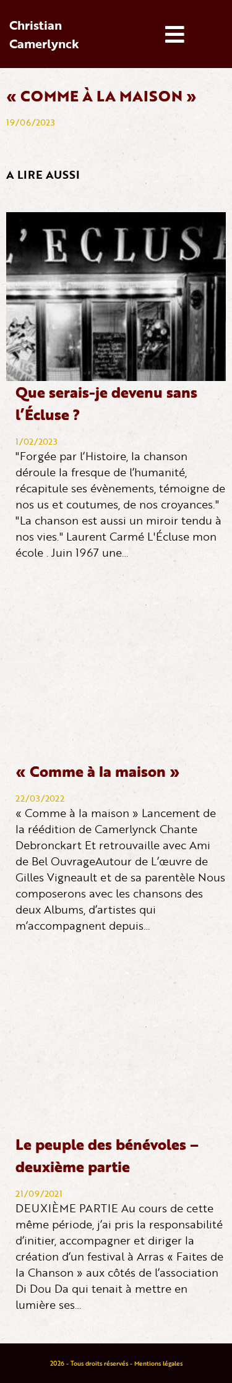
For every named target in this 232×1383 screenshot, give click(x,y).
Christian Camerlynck (44, 34)
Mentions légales (158, 1363)
